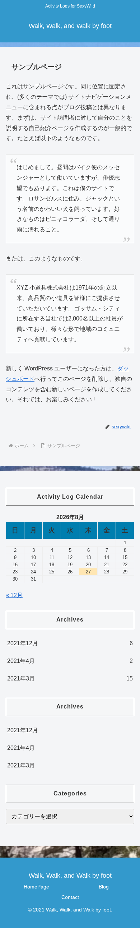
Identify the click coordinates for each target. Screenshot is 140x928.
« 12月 (14, 595)
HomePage (36, 887)
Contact (70, 897)
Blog (104, 887)
